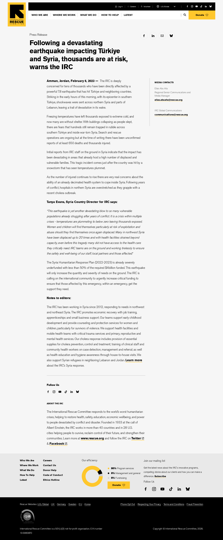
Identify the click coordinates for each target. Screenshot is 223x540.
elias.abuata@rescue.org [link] (168, 99)
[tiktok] (201, 6)
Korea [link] (87, 504)
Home (17, 14)
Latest (128, 15)
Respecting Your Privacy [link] (149, 504)
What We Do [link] (27, 470)
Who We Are (40, 15)
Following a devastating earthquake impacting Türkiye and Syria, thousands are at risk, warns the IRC (78, 55)
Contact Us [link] (49, 465)
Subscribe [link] (160, 476)
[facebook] (187, 6)
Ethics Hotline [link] (51, 479)
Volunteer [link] (147, 6)
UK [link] (53, 504)
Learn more (133, 360)
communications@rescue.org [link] (171, 114)
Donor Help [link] (49, 470)
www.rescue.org (92, 438)
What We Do (88, 15)
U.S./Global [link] (43, 504)
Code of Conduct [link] (53, 475)
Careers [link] (133, 6)
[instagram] (192, 6)
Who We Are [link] (27, 460)
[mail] (162, 36)
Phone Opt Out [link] (127, 504)
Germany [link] (61, 504)
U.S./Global (165, 6)
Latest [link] (23, 479)
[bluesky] (210, 6)
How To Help (110, 15)
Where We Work (64, 15)
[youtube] (197, 6)
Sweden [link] (72, 504)
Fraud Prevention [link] (195, 504)
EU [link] (80, 504)
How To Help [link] (27, 475)
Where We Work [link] (29, 465)
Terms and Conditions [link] (174, 504)
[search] (185, 15)
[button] (202, 14)
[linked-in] (206, 6)
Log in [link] (120, 6)
